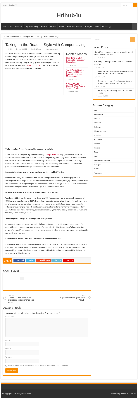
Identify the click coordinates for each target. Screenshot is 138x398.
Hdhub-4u (124, 394)
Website (8, 357)
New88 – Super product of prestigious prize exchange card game (21, 299)
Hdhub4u (69, 15)
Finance (53, 26)
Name (8, 340)
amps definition (53, 155)
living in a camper (34, 65)
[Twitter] (117, 5)
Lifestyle (88, 26)
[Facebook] (114, 5)
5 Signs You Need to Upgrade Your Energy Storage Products (75, 86)
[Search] (135, 5)
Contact (133, 394)
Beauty (96, 119)
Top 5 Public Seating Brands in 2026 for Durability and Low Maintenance (75, 73)
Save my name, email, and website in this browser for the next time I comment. (38, 365)
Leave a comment (52, 49)
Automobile (7, 26)
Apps (96, 110)
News (97, 26)
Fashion (44, 26)
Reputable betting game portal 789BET (72, 298)
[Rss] (112, 5)
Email (8, 349)
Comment (9, 317)
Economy (97, 135)
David (10, 49)
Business (18, 26)
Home (4, 5)
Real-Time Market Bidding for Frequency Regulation (75, 60)
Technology (106, 26)
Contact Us (13, 5)
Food (96, 152)
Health (61, 26)
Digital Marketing (31, 26)
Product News (16, 37)
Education (98, 140)
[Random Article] (134, 26)
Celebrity (97, 127)
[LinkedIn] (119, 5)
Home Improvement (74, 26)
